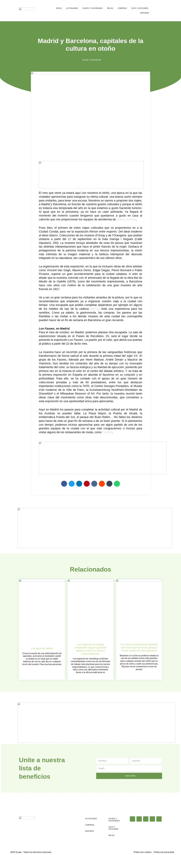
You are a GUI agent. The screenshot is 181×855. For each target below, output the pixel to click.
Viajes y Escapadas (92, 8)
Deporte (144, 13)
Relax (110, 8)
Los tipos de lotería (42, 648)
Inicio (59, 8)
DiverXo (107, 432)
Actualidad (72, 8)
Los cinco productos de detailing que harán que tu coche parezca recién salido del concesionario (139, 647)
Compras (122, 8)
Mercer (94, 308)
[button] (160, 10)
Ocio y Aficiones (139, 8)
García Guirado (126, 219)
